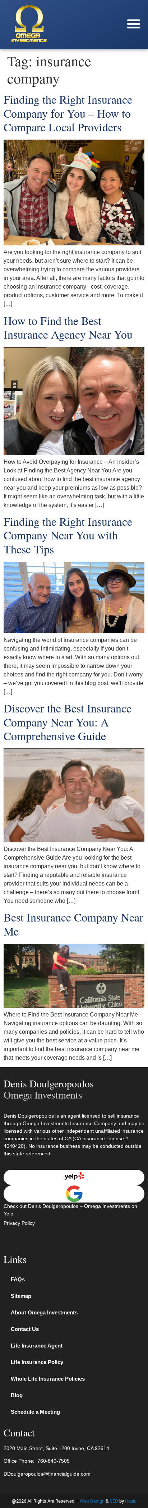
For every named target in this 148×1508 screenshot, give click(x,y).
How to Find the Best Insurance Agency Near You (68, 327)
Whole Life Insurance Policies (48, 1379)
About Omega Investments (44, 1312)
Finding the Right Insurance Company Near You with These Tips (68, 535)
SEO (114, 1501)
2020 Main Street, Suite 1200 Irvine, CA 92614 (56, 1448)
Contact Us (25, 1329)
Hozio (131, 1501)
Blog (17, 1395)
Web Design (92, 1501)
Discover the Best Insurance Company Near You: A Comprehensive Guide (67, 721)
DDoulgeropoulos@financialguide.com (47, 1474)
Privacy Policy (19, 1223)
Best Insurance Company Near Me (73, 923)
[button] (133, 24)
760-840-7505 (53, 1461)
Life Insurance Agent (37, 1345)
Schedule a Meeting (35, 1412)
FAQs (18, 1279)
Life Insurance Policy (37, 1362)
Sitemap (21, 1296)
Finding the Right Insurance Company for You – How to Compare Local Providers (68, 113)
